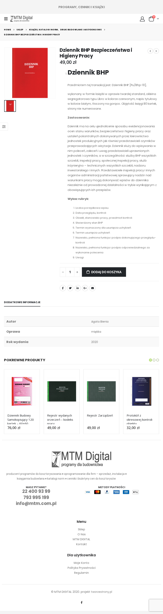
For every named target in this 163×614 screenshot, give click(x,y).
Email (92, 288)
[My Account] (142, 19)
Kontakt (81, 544)
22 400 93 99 (36, 491)
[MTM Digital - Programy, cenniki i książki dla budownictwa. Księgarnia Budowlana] (21, 19)
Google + (85, 288)
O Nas (82, 534)
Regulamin (81, 573)
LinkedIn (78, 288)
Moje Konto (81, 563)
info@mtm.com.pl (36, 503)
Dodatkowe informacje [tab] (22, 302)
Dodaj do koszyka (106, 272)
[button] (150, 360)
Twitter (70, 288)
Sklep (81, 529)
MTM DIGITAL (81, 539)
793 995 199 (36, 497)
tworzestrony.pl (101, 592)
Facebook (63, 288)
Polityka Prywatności (82, 568)
